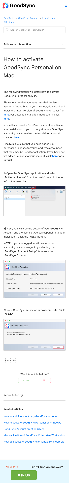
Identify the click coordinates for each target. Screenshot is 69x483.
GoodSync (9, 18)
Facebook (6, 360)
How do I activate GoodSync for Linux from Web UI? (34, 441)
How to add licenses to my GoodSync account (31, 416)
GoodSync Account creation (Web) (24, 429)
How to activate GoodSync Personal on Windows (32, 422)
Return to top (11, 395)
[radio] (25, 380)
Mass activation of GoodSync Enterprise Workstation (34, 435)
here (6, 114)
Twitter (10, 360)
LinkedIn (15, 360)
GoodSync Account (28, 18)
